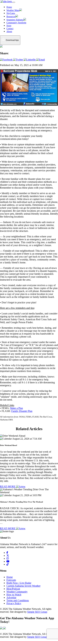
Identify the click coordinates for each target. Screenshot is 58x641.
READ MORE (8, 486)
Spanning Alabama (15, 20)
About (9, 31)
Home (9, 7)
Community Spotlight (16, 22)
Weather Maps (12, 10)
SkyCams (10, 13)
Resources (10, 16)
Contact (9, 28)
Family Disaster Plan (21, 411)
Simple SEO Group (37, 611)
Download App (12, 40)
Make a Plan (16, 408)
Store (8, 25)
